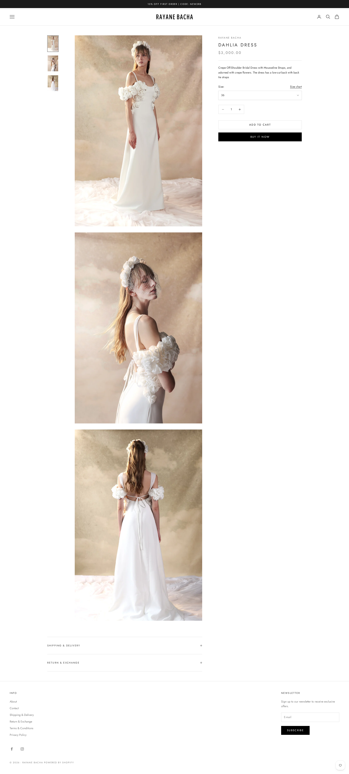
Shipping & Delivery (22, 715)
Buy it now (260, 137)
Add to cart (260, 125)
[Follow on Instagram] (22, 749)
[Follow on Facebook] (12, 749)
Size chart (296, 87)
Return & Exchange (21, 721)
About (13, 701)
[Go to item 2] (53, 63)
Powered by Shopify (59, 762)
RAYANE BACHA (229, 38)
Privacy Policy (18, 735)
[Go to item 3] (53, 83)
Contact (14, 708)
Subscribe (295, 730)
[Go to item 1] (53, 43)
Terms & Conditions (21, 728)
